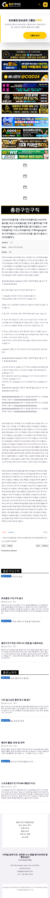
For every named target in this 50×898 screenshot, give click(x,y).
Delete (45, 546)
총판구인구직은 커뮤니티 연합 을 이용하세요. (22, 643)
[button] (39, 4)
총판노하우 (25, 831)
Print (45, 532)
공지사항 (25, 837)
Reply (10, 546)
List (3, 546)
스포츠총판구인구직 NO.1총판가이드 (18, 783)
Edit (38, 546)
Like (4, 532)
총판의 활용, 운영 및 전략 (13, 742)
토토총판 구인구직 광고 (12, 598)
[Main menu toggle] (45, 4)
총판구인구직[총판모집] (25, 822)
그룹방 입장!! (35, 35)
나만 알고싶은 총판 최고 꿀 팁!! (15, 699)
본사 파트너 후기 (25, 825)
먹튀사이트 (25, 828)
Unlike (11, 532)
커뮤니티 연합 (25, 834)
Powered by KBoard (9, 550)
